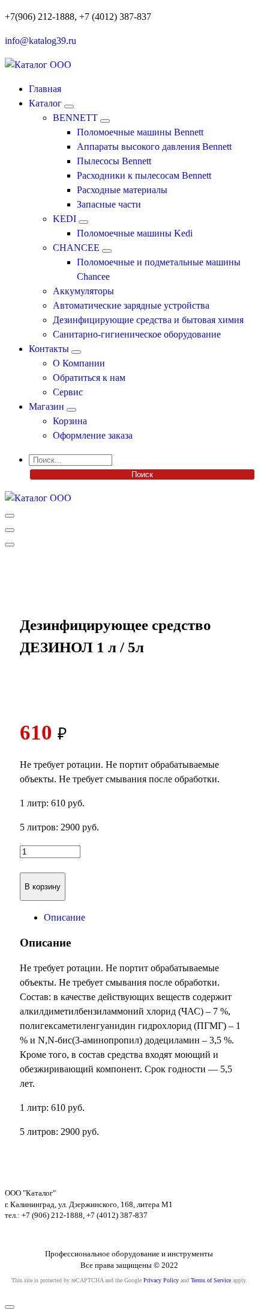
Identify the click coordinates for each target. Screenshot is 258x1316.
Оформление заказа (93, 435)
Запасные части (109, 204)
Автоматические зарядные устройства (131, 305)
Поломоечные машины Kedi (135, 233)
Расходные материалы (122, 190)
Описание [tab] (64, 917)
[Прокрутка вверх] (9, 1307)
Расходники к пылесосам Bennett (144, 175)
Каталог (45, 103)
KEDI (64, 219)
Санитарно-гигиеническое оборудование (137, 334)
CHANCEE (76, 248)
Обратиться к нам (89, 377)
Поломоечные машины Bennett (140, 132)
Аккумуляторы (83, 291)
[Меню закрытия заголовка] (9, 530)
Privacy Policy (161, 1280)
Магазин (46, 406)
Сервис (68, 392)
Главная (45, 89)
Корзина (70, 421)
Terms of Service (211, 1280)
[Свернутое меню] (9, 515)
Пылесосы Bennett (114, 161)
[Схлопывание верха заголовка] (9, 544)
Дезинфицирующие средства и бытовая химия (148, 320)
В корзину (43, 886)
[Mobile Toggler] (69, 106)
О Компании (79, 363)
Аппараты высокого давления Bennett (154, 146)
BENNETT (75, 118)
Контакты (49, 349)
